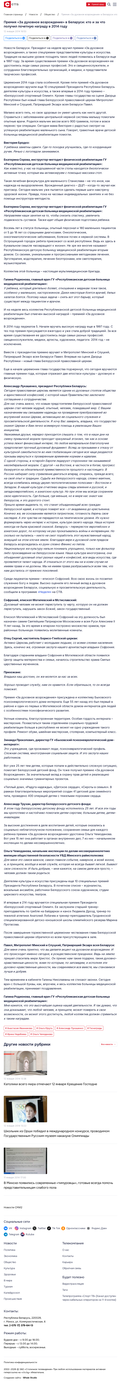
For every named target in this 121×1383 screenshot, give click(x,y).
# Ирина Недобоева (15, 1034)
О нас (65, 1250)
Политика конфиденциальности (20, 1362)
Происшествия (13, 1298)
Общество (49, 14)
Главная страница (13, 14)
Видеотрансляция (73, 1283)
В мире (8, 1280)
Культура (9, 1268)
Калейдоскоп (12, 1292)
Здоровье (10, 1274)
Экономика (10, 1256)
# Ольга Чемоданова (41, 1034)
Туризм (8, 1286)
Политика (9, 1250)
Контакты (68, 1256)
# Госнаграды (94, 1028)
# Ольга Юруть (44, 1028)
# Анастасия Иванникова (18, 1028)
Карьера (67, 1262)
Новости (33, 14)
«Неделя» (44, 592)
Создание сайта (12, 1377)
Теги (65, 1290)
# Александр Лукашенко (70, 1028)
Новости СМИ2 (13, 1207)
